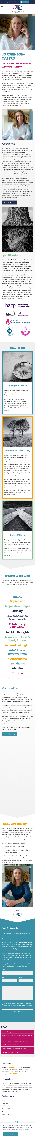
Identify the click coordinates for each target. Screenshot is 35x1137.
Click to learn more (23, 1129)
